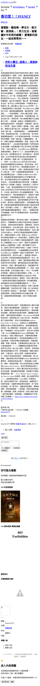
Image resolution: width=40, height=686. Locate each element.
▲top (3, 433)
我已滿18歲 (5, 682)
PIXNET (10, 654)
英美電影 (17, 430)
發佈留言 (4, 450)
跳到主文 (4, 22)
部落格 (7, 51)
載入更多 (4, 437)
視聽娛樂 (18, 44)
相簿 (7, 48)
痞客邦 (18, 424)
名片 (7, 53)
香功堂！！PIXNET (16, 16)
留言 (23, 424)
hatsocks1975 (5, 412)
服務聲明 (23, 656)
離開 (12, 682)
